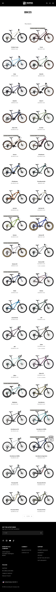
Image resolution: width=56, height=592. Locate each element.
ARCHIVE (40, 555)
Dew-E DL (14, 128)
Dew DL (41, 74)
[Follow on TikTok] (13, 541)
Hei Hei (15, 208)
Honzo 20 (41, 235)
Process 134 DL (15, 509)
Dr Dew (41, 128)
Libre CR (41, 373)
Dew (14, 74)
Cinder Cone (14, 47)
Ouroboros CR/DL (41, 429)
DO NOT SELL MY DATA (44, 558)
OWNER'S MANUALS (43, 550)
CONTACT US (25, 552)
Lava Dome (14, 317)
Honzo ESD (41, 262)
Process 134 (14, 483)
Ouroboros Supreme (41, 456)
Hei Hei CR (41, 208)
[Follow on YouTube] (10, 541)
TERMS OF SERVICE (7, 573)
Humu (41, 291)
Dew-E (41, 101)
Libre (41, 344)
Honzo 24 (14, 264)
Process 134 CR (41, 483)
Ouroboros (41, 402)
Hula (14, 291)
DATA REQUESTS (42, 560)
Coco (41, 47)
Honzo (15, 235)
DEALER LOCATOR (26, 550)
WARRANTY (41, 552)
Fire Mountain (41, 181)
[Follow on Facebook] (3, 541)
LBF (41, 317)
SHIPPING (4, 568)
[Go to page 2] (31, 516)
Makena (14, 402)
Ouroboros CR (15, 429)
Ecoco (14, 154)
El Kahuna (41, 154)
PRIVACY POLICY (6, 576)
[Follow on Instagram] (7, 541)
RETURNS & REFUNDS (7, 571)
